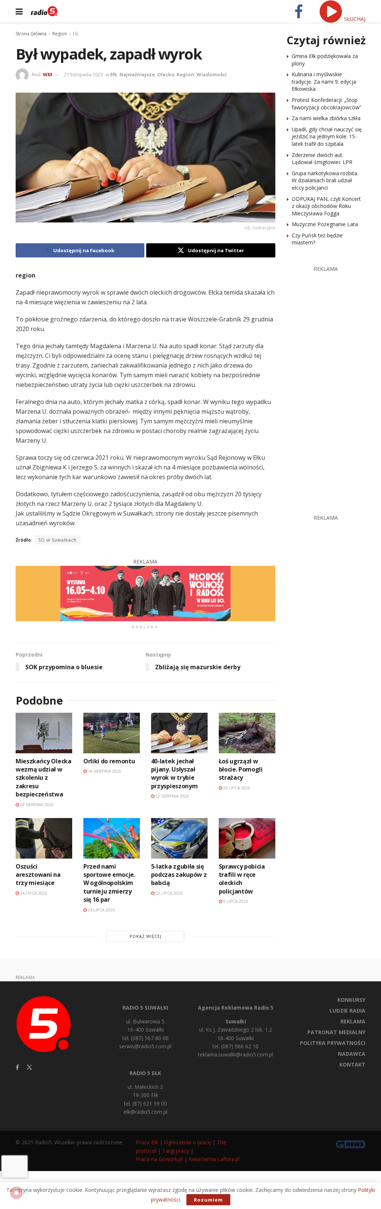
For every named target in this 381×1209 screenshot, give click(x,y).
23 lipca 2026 (101, 910)
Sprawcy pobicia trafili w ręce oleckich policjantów (242, 878)
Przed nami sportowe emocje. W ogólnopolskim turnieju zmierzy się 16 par (109, 883)
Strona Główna (31, 34)
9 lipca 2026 (235, 901)
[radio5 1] (145, 592)
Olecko (166, 74)
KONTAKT (352, 1064)
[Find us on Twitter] (29, 1067)
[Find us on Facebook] (17, 1067)
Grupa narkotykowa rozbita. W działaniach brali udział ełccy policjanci (325, 180)
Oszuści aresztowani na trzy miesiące (38, 874)
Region (59, 34)
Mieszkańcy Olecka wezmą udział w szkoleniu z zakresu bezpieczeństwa (43, 778)
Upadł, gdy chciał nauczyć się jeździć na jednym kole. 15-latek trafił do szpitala (327, 136)
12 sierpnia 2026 (171, 796)
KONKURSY (351, 999)
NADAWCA (351, 1053)
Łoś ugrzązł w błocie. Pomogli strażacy (241, 769)
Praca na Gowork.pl (159, 1158)
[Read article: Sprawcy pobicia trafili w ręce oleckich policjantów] (247, 838)
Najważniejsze (137, 74)
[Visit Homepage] (44, 11)
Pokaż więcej (145, 936)
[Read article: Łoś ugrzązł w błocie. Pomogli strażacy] (247, 733)
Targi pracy (175, 1150)
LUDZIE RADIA (347, 1010)
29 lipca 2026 (236, 787)
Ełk (76, 34)
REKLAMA (352, 1021)
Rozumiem (208, 1199)
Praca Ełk (147, 1142)
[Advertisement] (333, 384)
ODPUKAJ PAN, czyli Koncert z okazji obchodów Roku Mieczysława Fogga (326, 206)
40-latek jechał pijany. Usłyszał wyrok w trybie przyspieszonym (174, 773)
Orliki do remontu (109, 761)
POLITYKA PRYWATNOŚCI (332, 1042)
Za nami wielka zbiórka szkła (326, 118)
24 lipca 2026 (33, 893)
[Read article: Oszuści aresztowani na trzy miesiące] (44, 838)
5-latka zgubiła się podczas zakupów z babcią (179, 874)
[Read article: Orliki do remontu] (111, 733)
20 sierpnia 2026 (36, 804)
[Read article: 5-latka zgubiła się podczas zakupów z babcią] (179, 838)
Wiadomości (211, 74)
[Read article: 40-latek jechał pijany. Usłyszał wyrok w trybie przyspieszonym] (179, 733)
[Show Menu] (19, 11)
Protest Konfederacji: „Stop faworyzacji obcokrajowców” (326, 103)
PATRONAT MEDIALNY (336, 1032)
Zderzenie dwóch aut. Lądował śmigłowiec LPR (322, 158)
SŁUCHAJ (354, 18)
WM (47, 74)
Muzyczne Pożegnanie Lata (325, 224)
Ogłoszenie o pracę (187, 1142)
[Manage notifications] (16, 1193)
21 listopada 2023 (83, 74)
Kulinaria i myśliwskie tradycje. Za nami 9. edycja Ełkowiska (324, 81)
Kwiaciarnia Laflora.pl (214, 1158)
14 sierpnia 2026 (104, 771)
